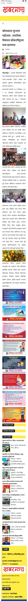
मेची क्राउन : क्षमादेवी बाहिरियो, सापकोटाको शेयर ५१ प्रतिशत (13, 509)
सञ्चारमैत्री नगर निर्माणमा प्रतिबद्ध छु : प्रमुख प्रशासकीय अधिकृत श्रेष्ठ (12, 455)
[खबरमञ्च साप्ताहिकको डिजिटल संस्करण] (14, 10)
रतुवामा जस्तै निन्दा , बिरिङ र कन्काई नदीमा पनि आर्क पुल (13, 441)
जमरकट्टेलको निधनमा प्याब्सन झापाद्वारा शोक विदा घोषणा (13, 523)
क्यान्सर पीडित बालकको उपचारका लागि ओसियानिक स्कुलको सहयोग (12, 482)
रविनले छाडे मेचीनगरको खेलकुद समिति (12, 536)
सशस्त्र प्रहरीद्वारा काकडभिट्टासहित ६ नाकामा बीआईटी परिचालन (13, 496)
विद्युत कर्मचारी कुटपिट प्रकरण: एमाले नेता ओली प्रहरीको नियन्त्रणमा (12, 469)
